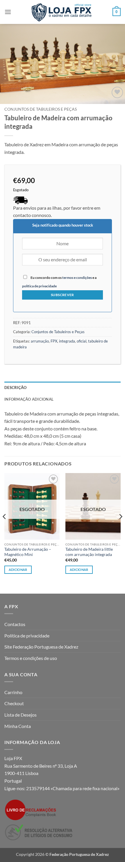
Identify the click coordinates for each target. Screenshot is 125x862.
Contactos (14, 624)
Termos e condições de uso (30, 658)
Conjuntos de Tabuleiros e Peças (40, 109)
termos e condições (77, 277)
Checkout (14, 703)
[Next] (120, 528)
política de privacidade (39, 286)
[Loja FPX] (62, 12)
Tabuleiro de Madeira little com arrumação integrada (89, 552)
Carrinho (13, 692)
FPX (54, 341)
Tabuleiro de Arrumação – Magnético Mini (27, 552)
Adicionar (18, 569)
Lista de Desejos (20, 714)
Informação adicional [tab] (28, 399)
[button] (7, 12)
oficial (81, 341)
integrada (67, 341)
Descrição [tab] (15, 387)
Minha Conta (17, 726)
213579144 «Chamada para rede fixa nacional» (72, 788)
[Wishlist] (117, 92)
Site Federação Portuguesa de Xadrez (41, 646)
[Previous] (4, 528)
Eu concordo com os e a (59, 282)
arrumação (40, 341)
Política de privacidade (26, 635)
